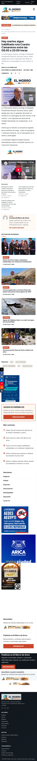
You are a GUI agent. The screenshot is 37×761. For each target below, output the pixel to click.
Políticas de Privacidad (7, 753)
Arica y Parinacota (21, 362)
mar (19, 366)
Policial (5, 480)
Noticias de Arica (27, 366)
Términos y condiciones (7, 755)
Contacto (27, 2)
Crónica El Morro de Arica (13, 70)
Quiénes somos (19, 2)
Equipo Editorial (5, 748)
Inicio (2, 29)
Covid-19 (6, 501)
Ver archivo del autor (16, 228)
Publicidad (4, 741)
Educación (7, 497)
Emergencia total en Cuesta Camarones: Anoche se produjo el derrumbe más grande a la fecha (8, 190)
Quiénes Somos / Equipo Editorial (9, 735)
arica (11, 362)
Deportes (6, 484)
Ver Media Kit (18, 646)
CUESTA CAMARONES (9, 366)
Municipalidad (8, 492)
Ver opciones (8, 667)
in (11, 73)
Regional (8, 29)
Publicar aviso (18, 417)
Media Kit (32, 2)
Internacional (7, 488)
